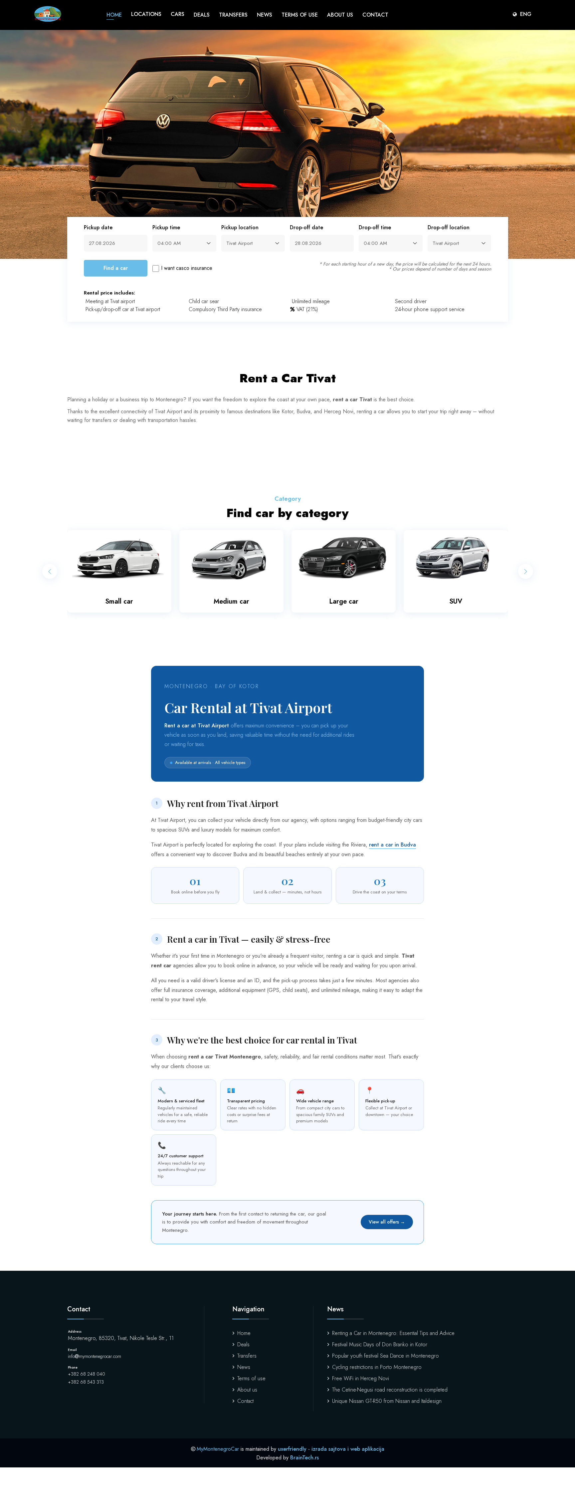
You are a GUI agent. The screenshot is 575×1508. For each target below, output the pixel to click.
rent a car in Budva (392, 844)
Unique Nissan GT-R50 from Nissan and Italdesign (387, 1401)
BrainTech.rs (304, 1457)
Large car (343, 601)
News (264, 15)
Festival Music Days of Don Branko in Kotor (379, 1344)
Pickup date (98, 227)
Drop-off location (449, 227)
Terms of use (300, 15)
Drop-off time (375, 227)
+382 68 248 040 (86, 1374)
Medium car (231, 601)
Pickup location (240, 227)
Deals (202, 15)
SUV (455, 601)
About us (340, 15)
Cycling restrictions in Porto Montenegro (377, 1367)
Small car (119, 601)
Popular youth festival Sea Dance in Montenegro (385, 1356)
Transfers (233, 15)
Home (114, 15)
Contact (375, 15)
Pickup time (166, 227)
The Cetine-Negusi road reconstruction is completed (390, 1390)
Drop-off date (306, 227)
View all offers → (387, 1222)
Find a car (115, 268)
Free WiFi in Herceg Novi (360, 1378)
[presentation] (49, 571)
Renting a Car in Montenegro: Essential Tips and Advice (393, 1333)
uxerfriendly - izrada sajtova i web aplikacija (331, 1449)
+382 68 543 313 (86, 1382)
